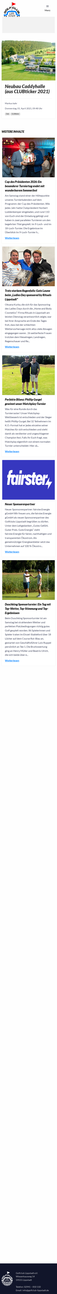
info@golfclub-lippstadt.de (35, 1290)
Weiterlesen (12, 237)
